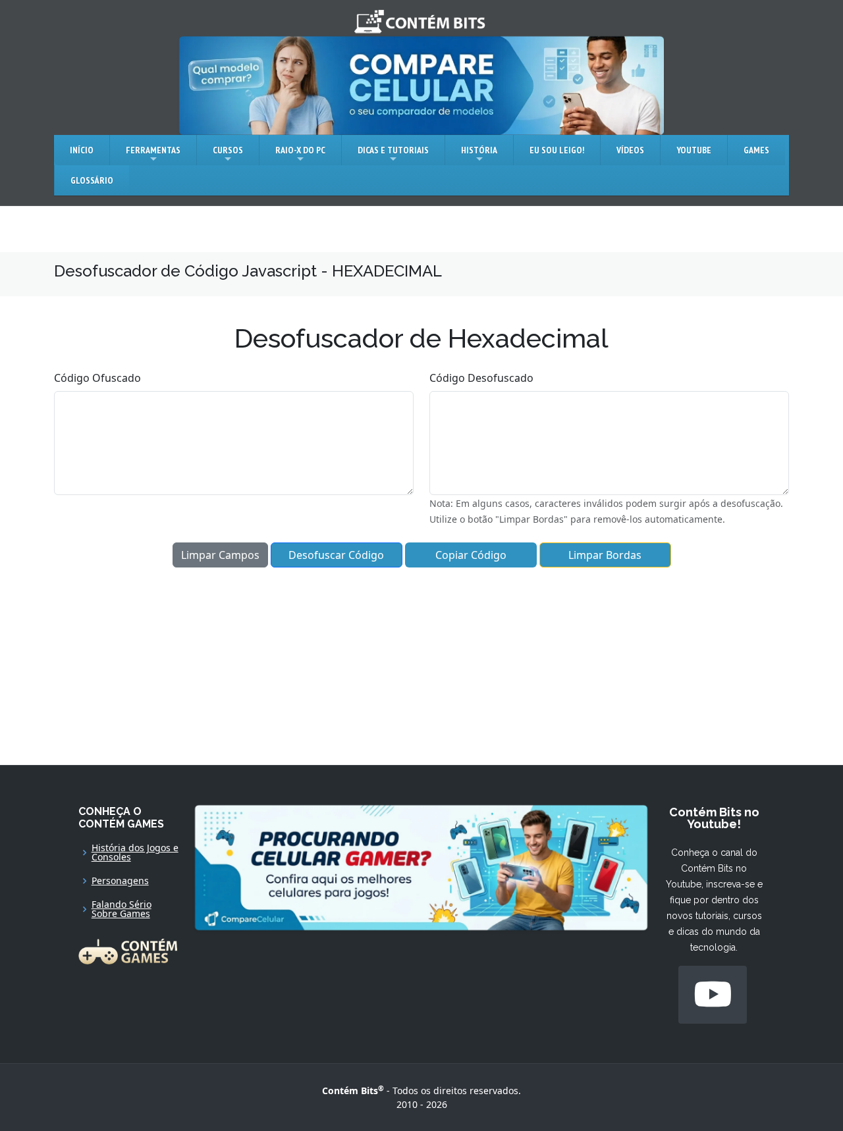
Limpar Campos (220, 555)
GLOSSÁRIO (91, 180)
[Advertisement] (421, 659)
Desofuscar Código (336, 555)
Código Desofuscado (481, 378)
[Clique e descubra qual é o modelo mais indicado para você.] (421, 84)
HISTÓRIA (479, 150)
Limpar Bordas (604, 555)
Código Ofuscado (97, 378)
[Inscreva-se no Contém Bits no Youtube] (712, 995)
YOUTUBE (693, 150)
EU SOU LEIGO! (557, 150)
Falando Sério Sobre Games (121, 909)
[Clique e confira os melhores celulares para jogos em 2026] (421, 866)
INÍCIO (82, 150)
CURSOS (228, 150)
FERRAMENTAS (153, 150)
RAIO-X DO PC (300, 150)
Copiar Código (470, 555)
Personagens (120, 880)
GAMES (756, 150)
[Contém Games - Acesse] (127, 950)
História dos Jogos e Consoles (135, 852)
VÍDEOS (630, 150)
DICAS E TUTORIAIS (393, 150)
